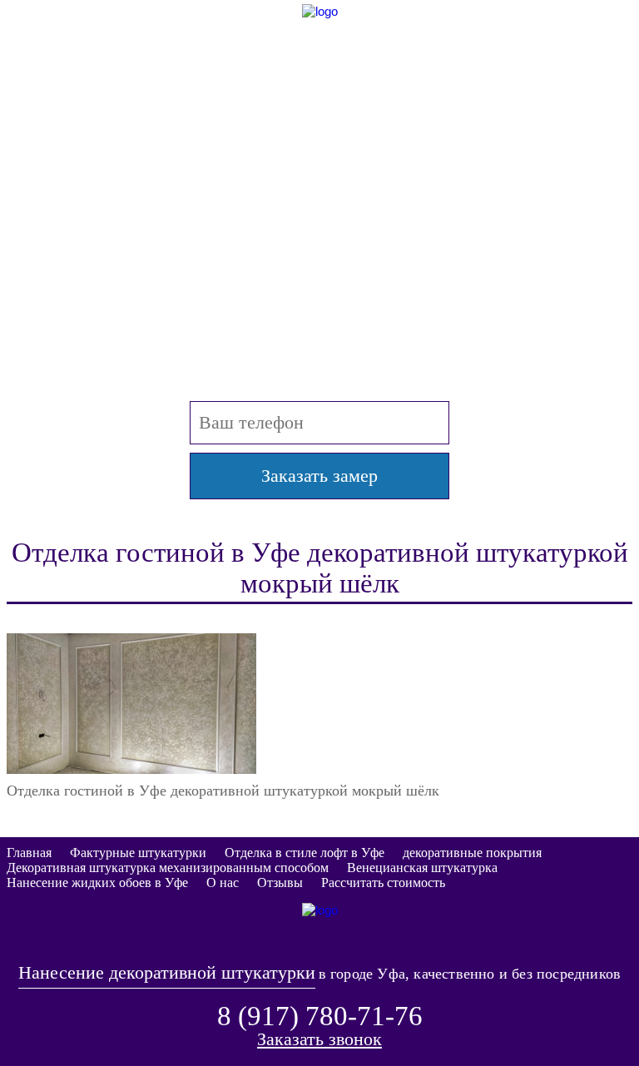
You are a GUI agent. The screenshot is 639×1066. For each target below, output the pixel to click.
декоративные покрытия (472, 852)
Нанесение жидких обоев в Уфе (97, 882)
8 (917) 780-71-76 (320, 117)
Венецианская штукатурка (422, 867)
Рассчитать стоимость (383, 882)
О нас (222, 882)
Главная (29, 852)
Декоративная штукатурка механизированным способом (168, 867)
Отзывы (280, 882)
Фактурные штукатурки (138, 852)
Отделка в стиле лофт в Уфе (304, 852)
